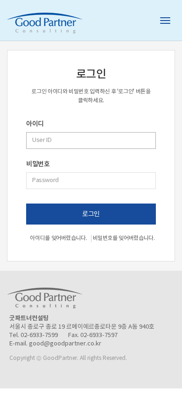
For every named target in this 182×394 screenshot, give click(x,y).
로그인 (91, 214)
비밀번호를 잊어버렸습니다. (124, 238)
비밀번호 (37, 164)
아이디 (35, 124)
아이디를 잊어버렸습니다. (58, 238)
